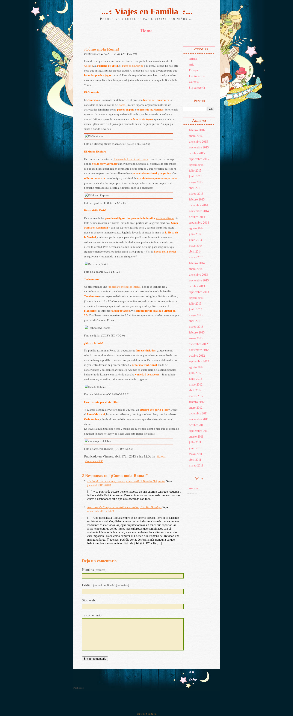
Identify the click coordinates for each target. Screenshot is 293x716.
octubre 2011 (197, 425)
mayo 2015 (195, 182)
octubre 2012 (197, 355)
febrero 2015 (197, 199)
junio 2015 (195, 176)
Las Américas (197, 76)
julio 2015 (195, 170)
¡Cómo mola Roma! (101, 49)
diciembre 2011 (198, 413)
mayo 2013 (195, 315)
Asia (191, 64)
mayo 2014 (195, 245)
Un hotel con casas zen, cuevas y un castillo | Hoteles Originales (126, 481)
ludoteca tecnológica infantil (124, 286)
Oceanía (194, 82)
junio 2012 (195, 378)
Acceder (194, 488)
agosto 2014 (196, 228)
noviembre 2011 (198, 419)
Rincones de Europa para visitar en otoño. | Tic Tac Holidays (124, 507)
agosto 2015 (196, 164)
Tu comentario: (92, 615)
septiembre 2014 (199, 222)
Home (146, 30)
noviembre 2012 (199, 349)
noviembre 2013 (199, 280)
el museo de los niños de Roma (130, 159)
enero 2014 (195, 269)
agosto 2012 (196, 367)
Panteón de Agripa (132, 65)
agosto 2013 (196, 297)
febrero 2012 (197, 402)
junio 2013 (195, 309)
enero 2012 (195, 407)
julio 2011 (195, 442)
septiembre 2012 (199, 361)
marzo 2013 (196, 326)
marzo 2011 (196, 465)
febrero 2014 (197, 263)
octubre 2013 (197, 286)
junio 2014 (195, 240)
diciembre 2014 (198, 205)
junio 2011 (195, 448)
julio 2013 (195, 303)
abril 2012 (195, 390)
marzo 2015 (196, 193)
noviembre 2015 (199, 147)
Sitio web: (89, 600)
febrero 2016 (197, 130)
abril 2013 (195, 321)
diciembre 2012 (198, 344)
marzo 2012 (196, 396)
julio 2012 (195, 373)
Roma (121, 104)
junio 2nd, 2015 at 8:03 (99, 485)
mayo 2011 (195, 454)
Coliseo (88, 65)
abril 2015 (195, 188)
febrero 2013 (197, 332)
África (193, 58)
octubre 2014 (197, 216)
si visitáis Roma (165, 218)
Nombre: (94, 569)
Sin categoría (197, 87)
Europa (193, 70)
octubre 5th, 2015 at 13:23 (100, 511)
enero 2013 (195, 338)
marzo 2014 (196, 257)
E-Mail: (105, 585)
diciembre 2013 (198, 274)
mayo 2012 (195, 384)
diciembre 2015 (198, 141)
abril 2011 (195, 459)
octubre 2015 (197, 153)
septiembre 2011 (199, 430)
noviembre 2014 (199, 211)
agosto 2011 (196, 436)
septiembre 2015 (199, 159)
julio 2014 (195, 234)
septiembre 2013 (199, 292)
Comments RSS (94, 461)
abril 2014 (195, 251)
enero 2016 (195, 136)
